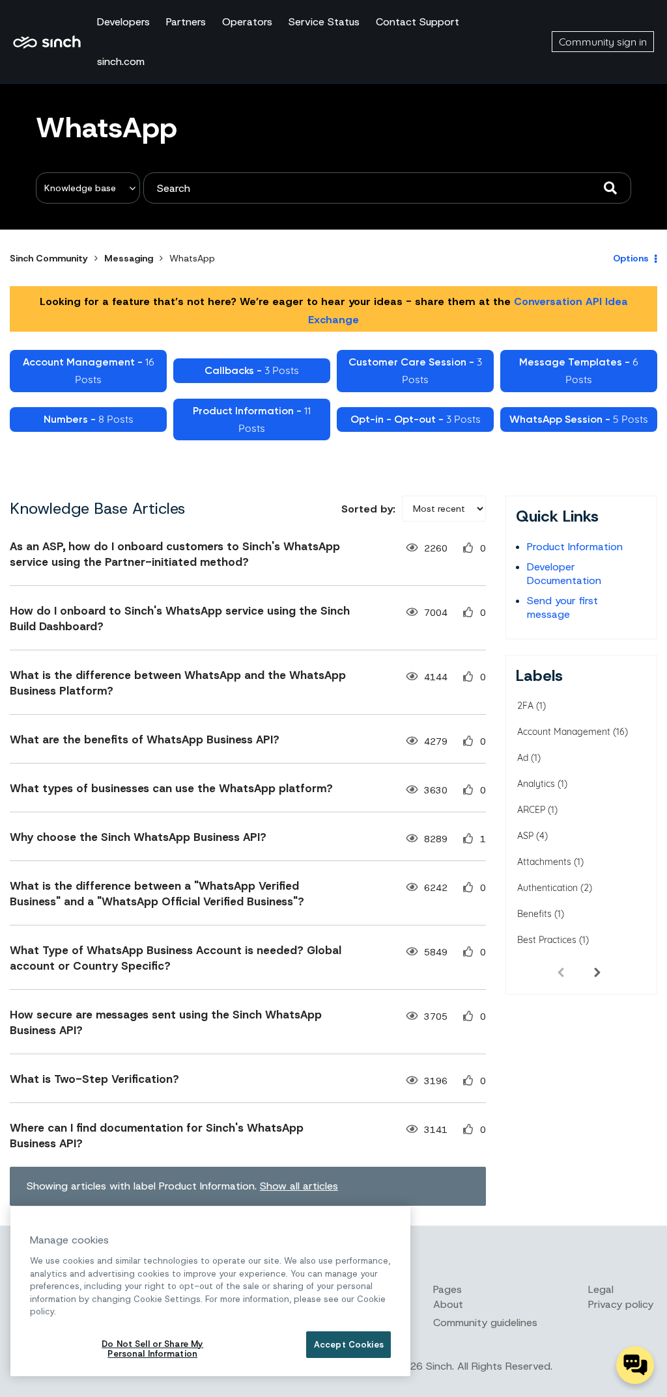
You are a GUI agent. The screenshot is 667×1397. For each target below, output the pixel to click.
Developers (123, 22)
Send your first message (562, 607)
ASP (525, 836)
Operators (247, 22)
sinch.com (121, 61)
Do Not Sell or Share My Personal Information (152, 1349)
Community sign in (603, 41)
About (448, 1304)
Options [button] (631, 258)
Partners (186, 22)
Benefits (534, 914)
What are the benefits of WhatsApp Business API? (144, 739)
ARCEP (531, 810)
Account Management (563, 732)
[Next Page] (597, 971)
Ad (522, 758)
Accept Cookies (349, 1344)
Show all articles (299, 1186)
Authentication (547, 888)
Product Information (575, 546)
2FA (525, 706)
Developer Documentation (564, 573)
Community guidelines (485, 1322)
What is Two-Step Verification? (94, 1079)
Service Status (324, 22)
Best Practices (546, 940)
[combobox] (387, 188)
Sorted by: (368, 509)
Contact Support (417, 22)
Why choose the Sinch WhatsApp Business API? (138, 837)
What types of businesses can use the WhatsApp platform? (171, 788)
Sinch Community (47, 42)
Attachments (544, 862)
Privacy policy (620, 1304)
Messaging (128, 258)
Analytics (536, 784)
